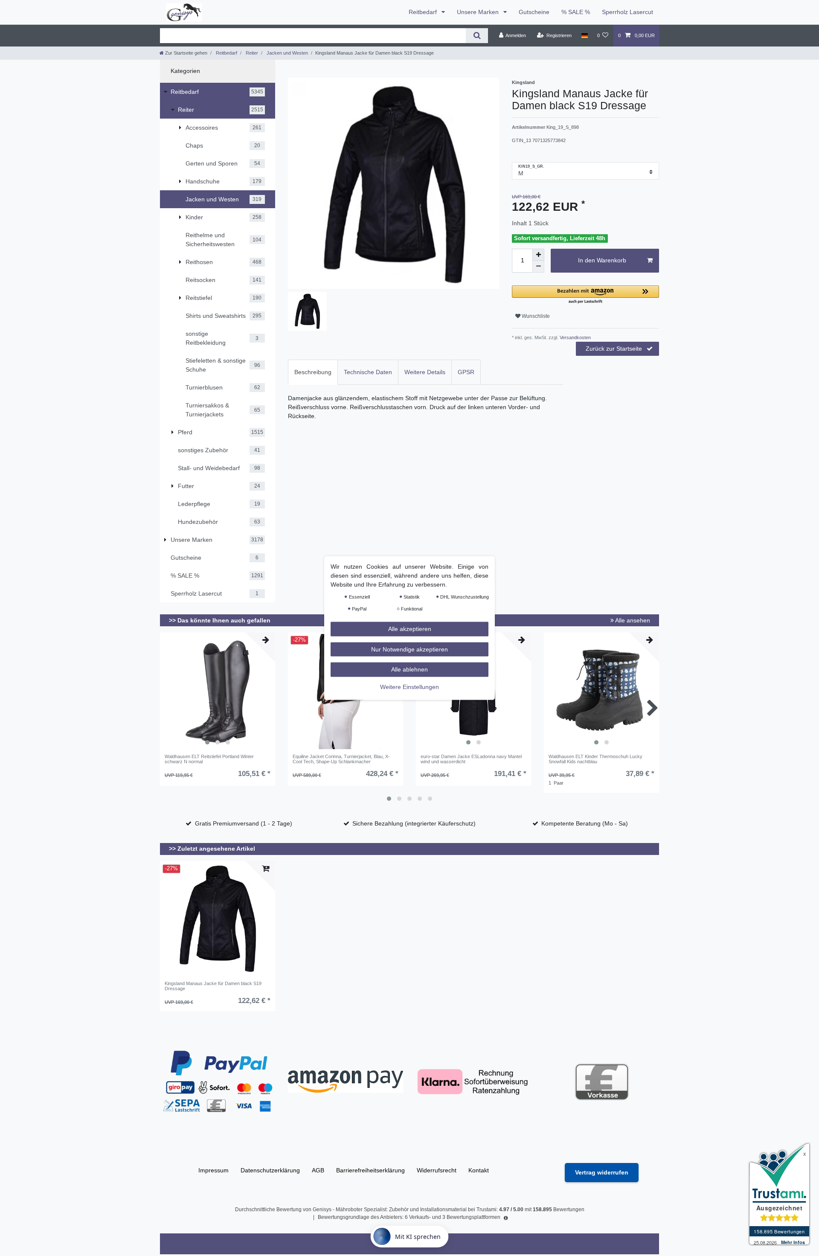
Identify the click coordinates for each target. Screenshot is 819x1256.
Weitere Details (424, 372)
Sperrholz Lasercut (627, 12)
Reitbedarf (424, 12)
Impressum (213, 1170)
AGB (318, 1170)
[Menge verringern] (538, 267)
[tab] (313, 372)
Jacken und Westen (286, 52)
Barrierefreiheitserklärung (370, 1170)
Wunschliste (535, 316)
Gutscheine (534, 12)
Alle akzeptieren (409, 628)
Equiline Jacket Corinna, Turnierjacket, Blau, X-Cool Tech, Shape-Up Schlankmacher (341, 759)
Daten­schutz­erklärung (270, 1170)
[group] (217, 691)
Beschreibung (312, 372)
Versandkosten (574, 337)
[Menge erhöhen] (538, 255)
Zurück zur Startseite (614, 348)
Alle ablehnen (409, 669)
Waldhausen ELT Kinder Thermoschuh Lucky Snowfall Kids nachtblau (595, 759)
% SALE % (575, 12)
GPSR (466, 372)
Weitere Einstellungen (409, 686)
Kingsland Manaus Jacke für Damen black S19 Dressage (213, 986)
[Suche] (477, 35)
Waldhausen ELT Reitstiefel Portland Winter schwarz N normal (209, 759)
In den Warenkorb (602, 260)
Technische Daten (368, 372)
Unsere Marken (478, 12)
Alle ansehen (632, 620)
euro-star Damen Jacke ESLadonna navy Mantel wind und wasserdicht (471, 759)
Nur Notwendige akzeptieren (409, 648)
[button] (585, 295)
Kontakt (478, 1170)
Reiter (251, 52)
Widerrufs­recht (436, 1170)
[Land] (584, 35)
